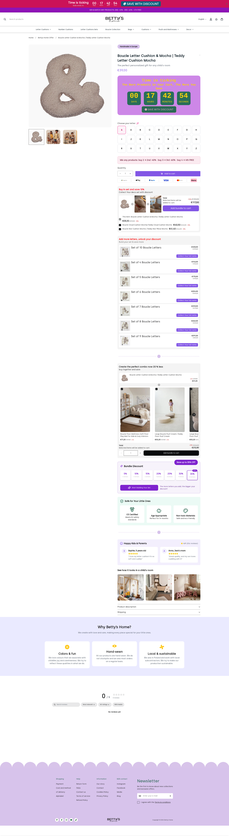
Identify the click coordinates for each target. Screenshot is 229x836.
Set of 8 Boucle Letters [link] (145, 321)
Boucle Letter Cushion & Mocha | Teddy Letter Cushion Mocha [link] (156, 375)
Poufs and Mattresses (168, 29)
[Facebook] (61, 820)
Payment (59, 784)
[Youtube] (71, 820)
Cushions (145, 29)
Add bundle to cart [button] (181, 208)
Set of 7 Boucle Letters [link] (145, 306)
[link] (124, 204)
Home (31, 38)
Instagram (121, 784)
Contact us (81, 792)
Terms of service (83, 796)
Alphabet (60, 796)
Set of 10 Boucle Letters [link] (146, 247)
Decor (188, 29)
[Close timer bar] (227, 4)
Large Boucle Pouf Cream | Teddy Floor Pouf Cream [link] (169, 435)
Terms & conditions (163, 802)
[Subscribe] (170, 796)
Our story (100, 784)
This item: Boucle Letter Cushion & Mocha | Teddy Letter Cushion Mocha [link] (152, 217)
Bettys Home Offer (46, 38)
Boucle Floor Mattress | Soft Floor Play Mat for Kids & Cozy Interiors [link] (134, 435)
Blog (119, 796)
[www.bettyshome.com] (114, 19)
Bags (130, 29)
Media (119, 792)
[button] (222, 19)
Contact (100, 788)
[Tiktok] (76, 820)
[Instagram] (66, 820)
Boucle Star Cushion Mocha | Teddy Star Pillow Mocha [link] (145, 229)
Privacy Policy (102, 796)
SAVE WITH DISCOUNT (143, 4)
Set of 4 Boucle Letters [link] (145, 262)
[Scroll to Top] (224, 823)
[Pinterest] (57, 820)
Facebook (121, 788)
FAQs (78, 788)
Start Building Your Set (141, 488)
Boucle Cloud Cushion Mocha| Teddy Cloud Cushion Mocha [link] (147, 225)
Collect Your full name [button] (187, 256)
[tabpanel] (114, 720)
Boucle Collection (112, 29)
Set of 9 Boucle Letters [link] (145, 336)
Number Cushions (65, 29)
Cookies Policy (103, 792)
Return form (81, 784)
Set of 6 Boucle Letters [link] (145, 292)
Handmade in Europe (128, 47)
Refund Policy (82, 800)
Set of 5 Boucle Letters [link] (145, 277)
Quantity (121, 168)
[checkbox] (118, 704)
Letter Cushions (42, 29)
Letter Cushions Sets (89, 29)
